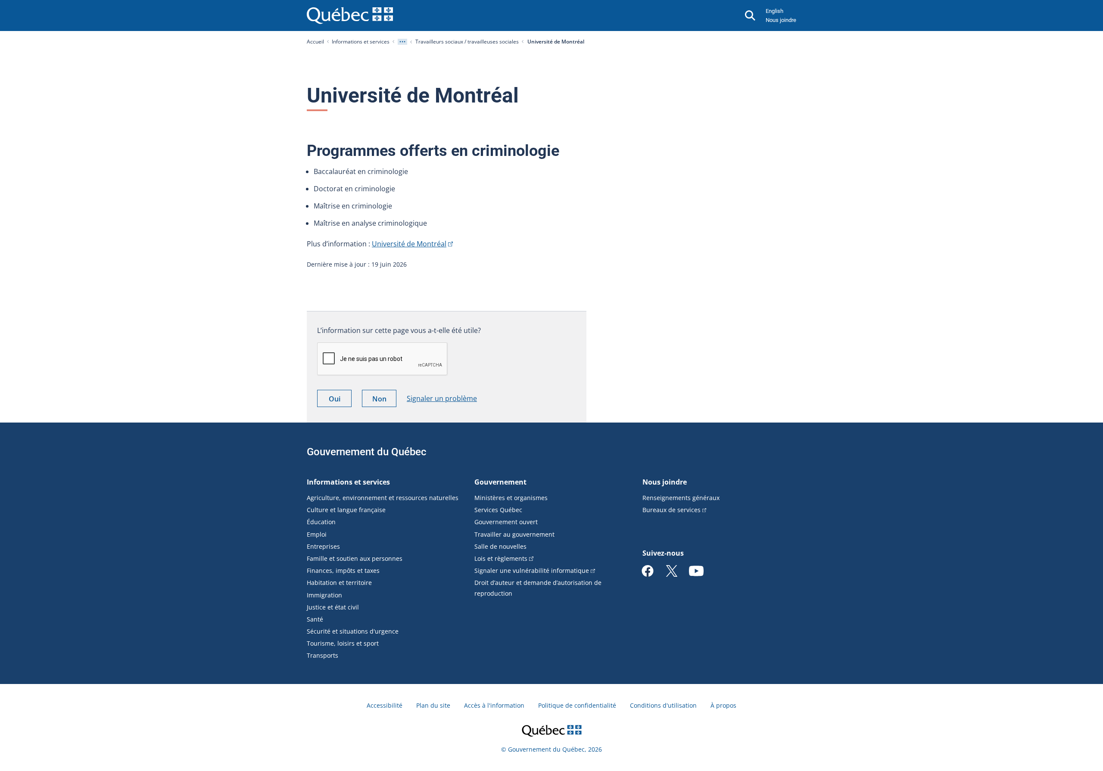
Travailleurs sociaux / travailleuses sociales (467, 41)
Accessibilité (384, 705)
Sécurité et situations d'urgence (353, 631)
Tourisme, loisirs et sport (343, 643)
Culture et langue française (346, 510)
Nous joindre (781, 20)
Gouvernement (500, 482)
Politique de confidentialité (577, 705)
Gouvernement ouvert (506, 522)
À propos (723, 705)
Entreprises (323, 546)
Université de (409, 244)
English (774, 11)
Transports (322, 655)
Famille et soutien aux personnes (354, 558)
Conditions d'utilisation (663, 705)
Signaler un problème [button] (442, 398)
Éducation (321, 522)
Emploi (317, 534)
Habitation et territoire (339, 582)
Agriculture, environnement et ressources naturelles (382, 498)
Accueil (315, 41)
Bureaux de (671, 510)
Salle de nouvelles (500, 546)
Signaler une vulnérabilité (531, 570)
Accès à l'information (494, 705)
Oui (340, 400)
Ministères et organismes (511, 498)
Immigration (324, 595)
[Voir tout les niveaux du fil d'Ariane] (402, 41)
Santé (315, 619)
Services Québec (498, 510)
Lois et (500, 558)
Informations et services (360, 41)
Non (384, 400)
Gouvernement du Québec (367, 452)
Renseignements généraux (681, 498)
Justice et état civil (333, 607)
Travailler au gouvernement (514, 534)
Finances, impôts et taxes (343, 570)
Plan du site (433, 705)
